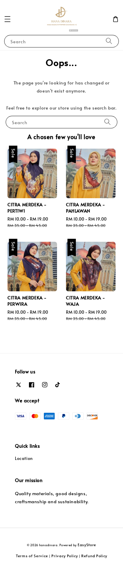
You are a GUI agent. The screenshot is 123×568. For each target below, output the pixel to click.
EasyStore (87, 544)
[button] (7, 19)
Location (24, 458)
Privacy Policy (64, 555)
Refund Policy (94, 555)
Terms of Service (32, 555)
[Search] (109, 41)
